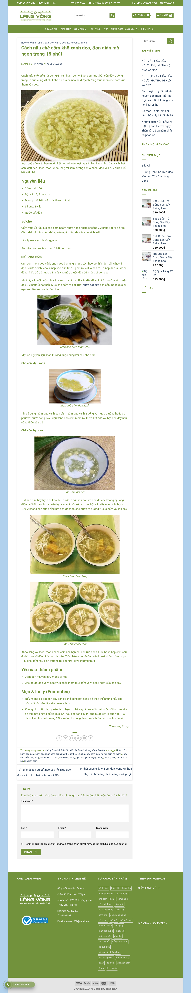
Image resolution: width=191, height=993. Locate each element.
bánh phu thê (62, 754)
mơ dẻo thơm (105, 925)
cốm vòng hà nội (67, 757)
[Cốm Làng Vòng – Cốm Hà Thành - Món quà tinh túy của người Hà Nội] (43, 15)
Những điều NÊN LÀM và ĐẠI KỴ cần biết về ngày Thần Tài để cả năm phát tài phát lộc (157, 128)
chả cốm (85, 754)
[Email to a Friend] (72, 738)
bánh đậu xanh (106, 893)
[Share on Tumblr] (90, 738)
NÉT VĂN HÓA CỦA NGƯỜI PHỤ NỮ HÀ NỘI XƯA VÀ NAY (156, 65)
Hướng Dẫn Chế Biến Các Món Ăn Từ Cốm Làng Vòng (50, 43)
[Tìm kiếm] (153, 29)
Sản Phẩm (80, 29)
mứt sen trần (105, 936)
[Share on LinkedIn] (84, 738)
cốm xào (103, 920)
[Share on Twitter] (65, 738)
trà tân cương (122, 957)
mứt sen (120, 931)
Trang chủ (51, 29)
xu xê (101, 962)
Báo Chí (85, 43)
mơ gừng (119, 925)
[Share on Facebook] (59, 738)
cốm (93, 754)
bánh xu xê (75, 754)
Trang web (102, 828)
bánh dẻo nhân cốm (45, 754)
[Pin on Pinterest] (78, 738)
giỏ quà (80, 757)
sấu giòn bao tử (120, 941)
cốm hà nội (101, 754)
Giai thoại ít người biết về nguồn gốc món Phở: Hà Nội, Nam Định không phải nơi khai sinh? (158, 98)
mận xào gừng (106, 931)
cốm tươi (54, 757)
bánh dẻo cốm (27, 754)
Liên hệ (145, 29)
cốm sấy (44, 757)
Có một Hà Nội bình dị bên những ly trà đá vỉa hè (157, 113)
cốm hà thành (114, 754)
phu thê (118, 936)
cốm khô (119, 904)
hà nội (100, 757)
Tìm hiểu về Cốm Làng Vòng (120, 29)
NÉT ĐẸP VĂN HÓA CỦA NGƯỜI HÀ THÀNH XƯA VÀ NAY (157, 80)
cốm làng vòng (32, 757)
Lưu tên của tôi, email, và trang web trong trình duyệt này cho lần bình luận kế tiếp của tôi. (76, 844)
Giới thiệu (66, 29)
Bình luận (27, 801)
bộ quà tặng (121, 893)
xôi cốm (110, 962)
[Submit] (112, 15)
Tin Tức (95, 29)
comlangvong (54, 64)
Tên (24, 828)
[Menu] (38, 29)
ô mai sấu (112, 968)
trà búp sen (109, 757)
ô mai (101, 968)
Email (62, 828)
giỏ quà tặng (91, 757)
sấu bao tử (104, 941)
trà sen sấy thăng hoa (109, 952)
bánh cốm (122, 750)
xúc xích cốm (30, 761)
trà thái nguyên (106, 957)
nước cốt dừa (91, 285)
